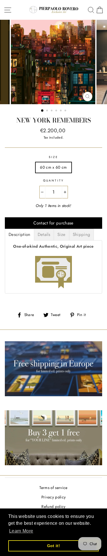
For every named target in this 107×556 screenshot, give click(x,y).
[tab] (19, 234)
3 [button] (52, 111)
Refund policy (53, 506)
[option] (53, 62)
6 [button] (65, 111)
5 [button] (61, 111)
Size (53, 157)
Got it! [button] (53, 545)
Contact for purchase (53, 223)
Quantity (53, 180)
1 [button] (42, 110)
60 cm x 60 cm (53, 167)
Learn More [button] (21, 531)
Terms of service (53, 487)
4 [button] (56, 111)
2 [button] (47, 111)
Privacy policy (53, 497)
